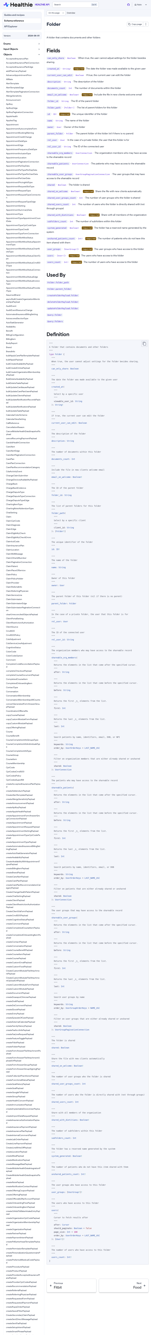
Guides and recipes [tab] (14, 15)
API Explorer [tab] (10, 26)
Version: (7, 35)
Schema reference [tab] (14, 20)
